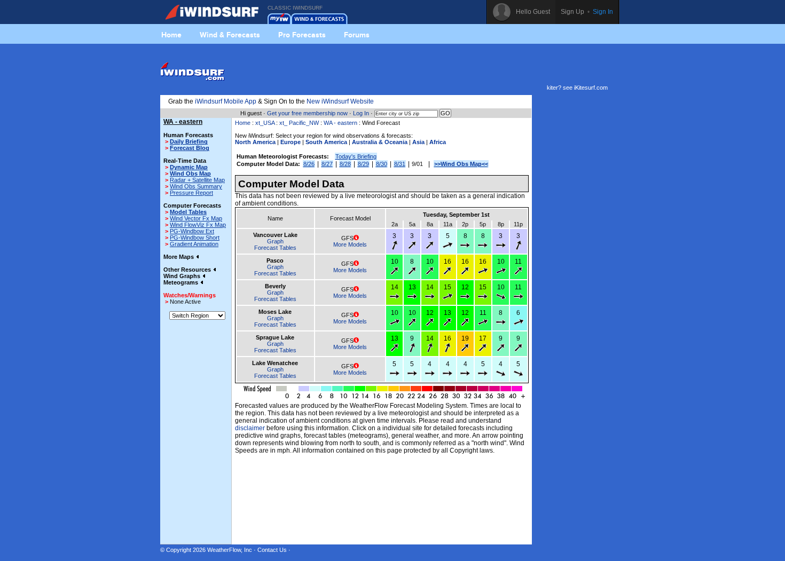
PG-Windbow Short (194, 237)
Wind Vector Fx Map (196, 218)
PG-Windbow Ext (192, 231)
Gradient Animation (194, 244)
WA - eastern (341, 123)
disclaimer (250, 428)
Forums (357, 34)
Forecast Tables (275, 247)
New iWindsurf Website (340, 101)
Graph (275, 241)
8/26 (309, 164)
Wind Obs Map (190, 173)
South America (326, 142)
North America (255, 142)
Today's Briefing (355, 156)
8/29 (363, 164)
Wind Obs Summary (196, 186)
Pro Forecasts (302, 34)
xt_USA (264, 123)
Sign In (603, 11)
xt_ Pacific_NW (299, 123)
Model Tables (188, 212)
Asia (418, 142)
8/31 (399, 164)
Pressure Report (191, 192)
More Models (350, 244)
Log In (361, 113)
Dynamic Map (189, 167)
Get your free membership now (307, 113)
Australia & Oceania (379, 142)
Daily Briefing (189, 141)
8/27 (327, 164)
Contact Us (272, 550)
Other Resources (188, 269)
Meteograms (181, 282)
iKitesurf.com (591, 87)
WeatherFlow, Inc (229, 550)
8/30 (381, 164)
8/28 (345, 164)
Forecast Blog (189, 148)
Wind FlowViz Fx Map (198, 225)
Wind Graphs (182, 276)
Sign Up (572, 11)
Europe (290, 142)
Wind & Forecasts (230, 34)
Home (171, 34)
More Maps (179, 257)
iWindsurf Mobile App (225, 101)
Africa (437, 142)
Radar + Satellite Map (197, 180)
